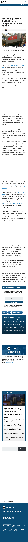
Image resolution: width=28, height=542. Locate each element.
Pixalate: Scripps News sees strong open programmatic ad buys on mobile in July (13, 429)
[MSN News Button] (17, 352)
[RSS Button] (20, 352)
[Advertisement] (14, 100)
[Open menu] (26, 2)
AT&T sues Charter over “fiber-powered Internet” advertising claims (12, 409)
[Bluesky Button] (13, 352)
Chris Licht (5, 312)
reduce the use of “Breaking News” (12, 203)
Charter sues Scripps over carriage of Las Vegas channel (13, 438)
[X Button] (8, 352)
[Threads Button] (15, 352)
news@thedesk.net (10, 362)
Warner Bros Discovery (17, 312)
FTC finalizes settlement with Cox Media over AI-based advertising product (13, 416)
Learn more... (18, 9)
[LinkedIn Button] (11, 352)
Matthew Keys (17, 317)
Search (4, 446)
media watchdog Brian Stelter (15, 185)
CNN (10, 312)
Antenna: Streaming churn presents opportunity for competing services (13, 424)
